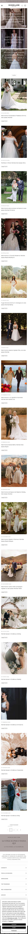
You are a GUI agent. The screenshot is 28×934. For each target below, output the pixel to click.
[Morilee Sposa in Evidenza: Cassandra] (14, 749)
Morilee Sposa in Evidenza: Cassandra (12, 770)
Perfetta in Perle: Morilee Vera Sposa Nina (13, 163)
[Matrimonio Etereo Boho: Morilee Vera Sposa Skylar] (14, 424)
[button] (12, 918)
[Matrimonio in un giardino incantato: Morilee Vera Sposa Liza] (14, 376)
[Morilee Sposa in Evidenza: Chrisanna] (14, 704)
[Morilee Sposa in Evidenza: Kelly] (14, 794)
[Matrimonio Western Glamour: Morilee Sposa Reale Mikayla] (14, 518)
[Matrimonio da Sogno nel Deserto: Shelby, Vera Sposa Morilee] (14, 471)
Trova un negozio (6, 873)
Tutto (14, 75)
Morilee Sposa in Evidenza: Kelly (10, 815)
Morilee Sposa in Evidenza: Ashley (11, 634)
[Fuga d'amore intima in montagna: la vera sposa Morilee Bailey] (14, 282)
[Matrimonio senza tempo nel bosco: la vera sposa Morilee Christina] (14, 187)
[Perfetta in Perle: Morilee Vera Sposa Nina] (14, 142)
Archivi (3, 895)
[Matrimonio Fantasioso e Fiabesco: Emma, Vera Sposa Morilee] (14, 94)
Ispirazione (4, 878)
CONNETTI (4, 867)
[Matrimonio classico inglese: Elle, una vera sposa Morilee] (14, 329)
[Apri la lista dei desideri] (25, 6)
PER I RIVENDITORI (6, 889)
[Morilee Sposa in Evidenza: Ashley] (14, 613)
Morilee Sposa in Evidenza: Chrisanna (12, 724)
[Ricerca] (22, 5)
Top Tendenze (5, 884)
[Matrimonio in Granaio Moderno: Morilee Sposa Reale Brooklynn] (14, 234)
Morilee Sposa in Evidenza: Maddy (11, 679)
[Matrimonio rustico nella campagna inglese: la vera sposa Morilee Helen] (14, 565)
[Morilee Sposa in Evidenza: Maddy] (14, 658)
